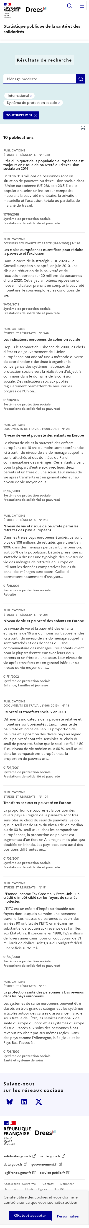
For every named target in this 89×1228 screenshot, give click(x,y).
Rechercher (69, 5)
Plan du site (11, 1189)
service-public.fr (52, 1173)
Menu (82, 5)
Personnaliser (68, 1216)
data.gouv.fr (13, 1164)
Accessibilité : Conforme (20, 1184)
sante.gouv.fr (50, 1156)
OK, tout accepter (30, 1215)
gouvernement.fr (44, 1164)
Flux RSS (59, 1189)
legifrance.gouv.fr (17, 1173)
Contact (48, 1184)
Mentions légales (36, 1189)
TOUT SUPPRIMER (19, 115)
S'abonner (67, 1184)
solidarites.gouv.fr (17, 1156)
